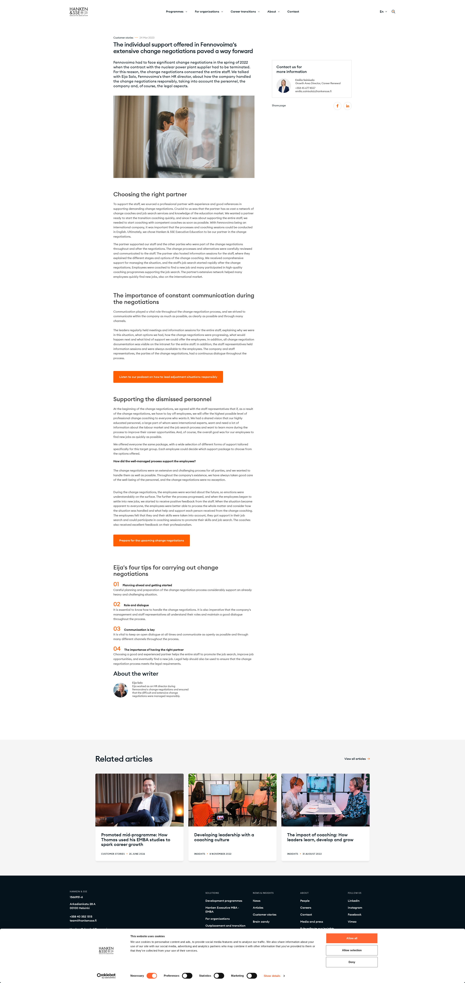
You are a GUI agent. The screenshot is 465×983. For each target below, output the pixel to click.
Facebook (354, 914)
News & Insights (263, 893)
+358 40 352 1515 (81, 916)
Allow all (351, 938)
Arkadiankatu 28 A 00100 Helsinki (83, 906)
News (256, 900)
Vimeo (352, 921)
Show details (272, 975)
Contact (293, 11)
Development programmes (223, 900)
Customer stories (264, 914)
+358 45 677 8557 (305, 88)
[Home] (79, 11)
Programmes (174, 11)
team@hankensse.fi (83, 920)
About (271, 11)
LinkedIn (354, 900)
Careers (305, 907)
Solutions (212, 893)
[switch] (187, 976)
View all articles (355, 759)
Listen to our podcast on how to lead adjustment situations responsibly (168, 377)
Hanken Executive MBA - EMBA (222, 909)
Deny (352, 962)
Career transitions (243, 11)
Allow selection (352, 950)
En (382, 11)
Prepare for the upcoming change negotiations (151, 540)
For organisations (207, 11)
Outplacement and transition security (225, 927)
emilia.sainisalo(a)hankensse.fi (313, 91)
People (305, 900)
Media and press (311, 921)
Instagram (355, 907)
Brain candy (261, 921)
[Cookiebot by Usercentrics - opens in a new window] (106, 976)
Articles (258, 907)
